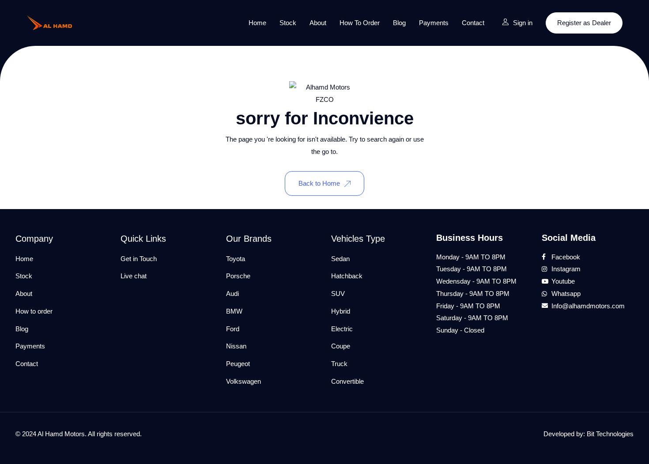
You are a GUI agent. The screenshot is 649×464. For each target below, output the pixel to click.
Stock (287, 22)
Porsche (238, 276)
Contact (473, 22)
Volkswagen (243, 381)
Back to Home (319, 183)
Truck (339, 363)
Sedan (340, 258)
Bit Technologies (610, 434)
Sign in (522, 22)
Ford (232, 329)
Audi (232, 293)
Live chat (134, 276)
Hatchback (346, 276)
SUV (338, 293)
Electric (342, 329)
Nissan (236, 346)
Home (257, 22)
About (317, 22)
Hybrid (340, 311)
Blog (399, 22)
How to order (360, 22)
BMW (234, 311)
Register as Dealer (584, 22)
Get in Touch (139, 258)
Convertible (347, 381)
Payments (434, 22)
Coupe (340, 346)
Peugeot (238, 363)
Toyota (235, 258)
